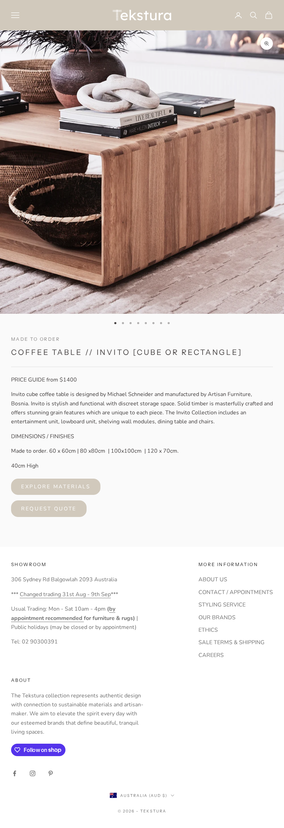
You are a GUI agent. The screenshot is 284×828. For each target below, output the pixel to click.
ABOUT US (212, 579)
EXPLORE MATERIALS (55, 486)
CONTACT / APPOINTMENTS (235, 592)
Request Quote (49, 508)
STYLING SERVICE (222, 605)
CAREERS (211, 655)
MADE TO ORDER (35, 339)
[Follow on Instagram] (32, 773)
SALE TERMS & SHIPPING (231, 642)
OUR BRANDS (217, 617)
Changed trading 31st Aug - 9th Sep (65, 594)
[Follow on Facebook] (14, 773)
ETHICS (208, 630)
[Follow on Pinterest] (50, 773)
